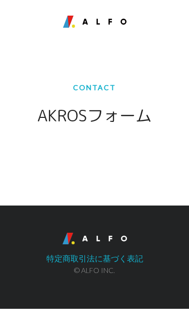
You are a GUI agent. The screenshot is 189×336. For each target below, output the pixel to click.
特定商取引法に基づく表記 (94, 258)
